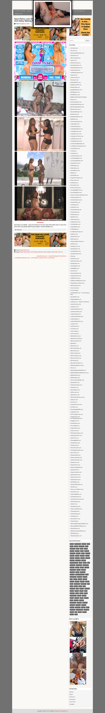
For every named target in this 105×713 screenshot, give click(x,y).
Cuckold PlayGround (20, 10)
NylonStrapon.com (75, 389)
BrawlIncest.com (74, 114)
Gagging (83, 569)
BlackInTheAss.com (75, 109)
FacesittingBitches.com (76, 190)
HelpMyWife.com (74, 268)
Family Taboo (26, 252)
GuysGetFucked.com (75, 253)
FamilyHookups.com (75, 197)
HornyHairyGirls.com (75, 273)
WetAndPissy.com (75, 528)
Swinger (83, 607)
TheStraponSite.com (75, 496)
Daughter (72, 560)
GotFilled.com (74, 244)
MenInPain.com (74, 345)
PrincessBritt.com (74, 425)
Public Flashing (73, 595)
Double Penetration (74, 562)
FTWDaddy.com (74, 229)
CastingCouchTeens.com (76, 136)
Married (87, 581)
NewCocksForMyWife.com (77, 380)
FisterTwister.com (74, 219)
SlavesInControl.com (75, 447)
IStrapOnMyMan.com (75, 299)
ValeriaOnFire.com (75, 518)
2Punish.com (73, 50)
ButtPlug (72, 555)
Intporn (71, 694)
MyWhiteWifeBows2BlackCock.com (79, 372)
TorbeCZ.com (73, 504)
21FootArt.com (74, 48)
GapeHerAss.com (75, 236)
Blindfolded (72, 553)
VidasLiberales (74, 521)
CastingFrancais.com (75, 138)
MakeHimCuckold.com (76, 338)
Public (86, 593)
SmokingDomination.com (76, 450)
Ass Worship (82, 546)
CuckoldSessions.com (76, 155)
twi (62, 252)
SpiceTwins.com (25, 250)
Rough (72, 597)
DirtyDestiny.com (74, 168)
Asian (72, 546)
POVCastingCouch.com (76, 414)
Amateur (84, 543)
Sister (53, 252)
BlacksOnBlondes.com (76, 111)
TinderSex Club (18, 13)
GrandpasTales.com (75, 251)
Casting (77, 555)
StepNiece (85, 602)
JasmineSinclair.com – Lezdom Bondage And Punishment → (52, 256)
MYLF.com (73, 367)
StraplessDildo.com (75, 455)
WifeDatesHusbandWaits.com (78, 531)
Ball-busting (73, 548)
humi (87, 574)
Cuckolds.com (74, 153)
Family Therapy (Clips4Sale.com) (79, 195)
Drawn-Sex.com (74, 180)
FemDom (72, 567)
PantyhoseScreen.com (76, 404)
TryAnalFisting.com (75, 513)
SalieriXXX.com (74, 438)
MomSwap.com (74, 360)
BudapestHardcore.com (76, 116)
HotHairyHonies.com (75, 275)
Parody (72, 590)
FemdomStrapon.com (75, 209)
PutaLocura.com (74, 430)
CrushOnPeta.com (75, 148)
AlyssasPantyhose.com (76, 67)
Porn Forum (72, 701)
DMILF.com (73, 173)
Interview (40, 252)
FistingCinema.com (75, 221)
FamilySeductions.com (76, 200)
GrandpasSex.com (75, 248)
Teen (59, 252)
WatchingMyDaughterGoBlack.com (79, 523)
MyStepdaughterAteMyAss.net (78, 370)
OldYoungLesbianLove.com (77, 397)
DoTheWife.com (74, 175)
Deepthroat (78, 560)
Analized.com (73, 75)
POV (86, 590)
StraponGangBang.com (76, 467)
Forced (79, 569)
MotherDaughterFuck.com (77, 365)
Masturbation (77, 583)
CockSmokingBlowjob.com (77, 143)
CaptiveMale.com (74, 124)
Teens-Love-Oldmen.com (76, 489)
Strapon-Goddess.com (76, 457)
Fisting (82, 567)
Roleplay (84, 595)
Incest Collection (74, 288)
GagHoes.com (74, 234)
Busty (21, 252)
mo (88, 583)
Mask (71, 583)
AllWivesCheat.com (75, 62)
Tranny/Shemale (79, 609)
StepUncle (78, 604)
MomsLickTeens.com (75, 358)
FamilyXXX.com (74, 207)
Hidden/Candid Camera (80, 574)
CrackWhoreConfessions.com (78, 146)
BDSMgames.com (75, 92)
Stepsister (72, 604)
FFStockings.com (74, 212)
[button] (40, 230)
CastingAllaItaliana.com (76, 128)
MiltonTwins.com (74, 350)
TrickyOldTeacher (74, 511)
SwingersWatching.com (76, 484)
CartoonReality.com (75, 126)
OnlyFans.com (74, 399)
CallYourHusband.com (76, 121)
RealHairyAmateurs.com (76, 433)
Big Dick (72, 550)
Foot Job (86, 567)
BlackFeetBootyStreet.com (77, 107)
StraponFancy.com (75, 464)
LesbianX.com (74, 323)
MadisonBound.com (75, 336)
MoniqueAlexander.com (76, 363)
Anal (88, 543)
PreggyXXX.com (74, 420)
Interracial (79, 576)
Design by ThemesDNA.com (61, 711)
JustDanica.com (74, 306)
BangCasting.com (75, 87)
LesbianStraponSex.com (76, 321)
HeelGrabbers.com (75, 266)
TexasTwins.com (74, 491)
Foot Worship (73, 569)
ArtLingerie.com (74, 80)
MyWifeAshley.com (75, 375)
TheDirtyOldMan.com (75, 494)
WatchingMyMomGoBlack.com (78, 526)
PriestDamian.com (75, 423)
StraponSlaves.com (75, 479)
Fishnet (77, 567)
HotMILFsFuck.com (75, 278)
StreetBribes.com (74, 482)
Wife (76, 614)
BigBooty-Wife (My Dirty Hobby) (78, 97)
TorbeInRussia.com (75, 506)
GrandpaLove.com (75, 246)
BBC (77, 548)
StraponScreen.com (75, 477)
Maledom (82, 581)
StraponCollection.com (76, 460)
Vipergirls (71, 704)
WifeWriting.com (74, 533)
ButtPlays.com (74, 119)
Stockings (83, 604)
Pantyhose (87, 588)
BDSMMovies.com (75, 94)
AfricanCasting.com (75, 58)
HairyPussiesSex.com (76, 261)
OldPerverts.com (74, 392)
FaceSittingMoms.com (76, 192)
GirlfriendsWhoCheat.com (77, 241)
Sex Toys (76, 597)
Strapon (72, 607)
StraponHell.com (74, 469)
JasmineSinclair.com (75, 304)
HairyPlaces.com (74, 258)
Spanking (76, 600)
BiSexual (77, 550)
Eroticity (71, 692)
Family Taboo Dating (32, 10)
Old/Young (72, 588)
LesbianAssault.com (75, 314)
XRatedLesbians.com (75, 535)
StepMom (79, 602)
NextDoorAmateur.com (76, 385)
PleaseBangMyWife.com (76, 409)
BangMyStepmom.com (76, 89)
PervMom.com (74, 407)
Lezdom (72, 581)
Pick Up (77, 590)
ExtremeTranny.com (75, 187)
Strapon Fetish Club (79, 10)
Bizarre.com (73, 99)
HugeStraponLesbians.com (77, 283)
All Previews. (40, 222)
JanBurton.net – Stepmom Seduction (79, 301)
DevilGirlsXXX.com (75, 163)
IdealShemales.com (75, 285)
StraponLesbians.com (76, 472)
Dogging (83, 560)
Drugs (81, 562)
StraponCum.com (74, 462)
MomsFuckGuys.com (75, 355)
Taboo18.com (73, 487)
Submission (78, 607)
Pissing (81, 590)
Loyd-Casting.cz (74, 331)
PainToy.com (73, 402)
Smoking (86, 597)
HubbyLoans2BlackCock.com (78, 280)
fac (88, 562)
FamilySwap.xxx (74, 204)
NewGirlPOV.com (74, 382)
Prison (81, 593)
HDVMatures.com (75, 263)
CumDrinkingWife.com (76, 158)
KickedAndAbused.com (76, 309)
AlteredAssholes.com (75, 65)
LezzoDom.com (74, 328)
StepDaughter (73, 602)
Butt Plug (87, 553)
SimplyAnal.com (74, 445)
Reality (79, 595)
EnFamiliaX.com (74, 185)
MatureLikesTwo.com (75, 341)
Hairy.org (72, 256)
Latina (45, 252)
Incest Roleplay (74, 290)
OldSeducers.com (75, 394)
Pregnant (72, 593)
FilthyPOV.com (74, 217)
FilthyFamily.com (74, 214)
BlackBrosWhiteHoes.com (77, 104)
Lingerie (77, 581)
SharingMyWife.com (75, 440)
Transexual (86, 609)
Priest (77, 593)
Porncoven (72, 696)
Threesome (72, 609)
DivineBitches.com (75, 170)
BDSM (86, 548)
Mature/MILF (84, 583)
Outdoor (49, 252)
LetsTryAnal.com (74, 326)
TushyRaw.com (74, 516)
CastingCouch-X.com (75, 133)
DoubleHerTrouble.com (76, 177)
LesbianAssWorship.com (76, 316)
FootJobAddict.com (75, 224)
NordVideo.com (74, 387)
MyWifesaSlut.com (75, 377)
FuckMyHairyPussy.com (76, 231)
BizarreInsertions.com (76, 102)
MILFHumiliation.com (75, 348)
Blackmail (86, 550)
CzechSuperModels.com (76, 160)
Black (82, 550)
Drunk (85, 562)
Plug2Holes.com (74, 412)
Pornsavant (72, 699)
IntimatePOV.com (74, 296)
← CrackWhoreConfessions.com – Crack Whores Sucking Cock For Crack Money (34, 257)
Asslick (76, 546)
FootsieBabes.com (75, 226)
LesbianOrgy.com (74, 319)
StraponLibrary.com (75, 474)
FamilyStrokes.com (75, 202)
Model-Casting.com (75, 353)
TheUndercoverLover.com (77, 499)
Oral (77, 588)
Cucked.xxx (73, 151)
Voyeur (72, 614)
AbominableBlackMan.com (77, 53)
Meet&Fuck (73, 343)
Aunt (87, 546)
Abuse (72, 543)
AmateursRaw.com (75, 70)
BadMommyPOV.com (75, 84)
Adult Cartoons (77, 543)
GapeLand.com (74, 239)
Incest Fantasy (34, 252)
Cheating (82, 555)
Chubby (87, 555)
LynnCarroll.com (74, 333)
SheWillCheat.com (75, 442)
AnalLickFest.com (75, 77)
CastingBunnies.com (75, 131)
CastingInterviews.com (76, 141)
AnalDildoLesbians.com (76, 72)
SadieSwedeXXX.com (76, 435)
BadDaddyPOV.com (75, 82)
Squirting (81, 600)
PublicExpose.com (75, 428)
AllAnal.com (73, 60)
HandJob (72, 574)
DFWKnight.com (74, 165)
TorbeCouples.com (75, 501)
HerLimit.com (73, 270)
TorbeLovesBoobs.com (76, 509)
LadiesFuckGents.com (76, 311)
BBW (81, 548)
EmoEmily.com (74, 182)
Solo (56, 252)
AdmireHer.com (74, 55)
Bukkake (78, 553)
